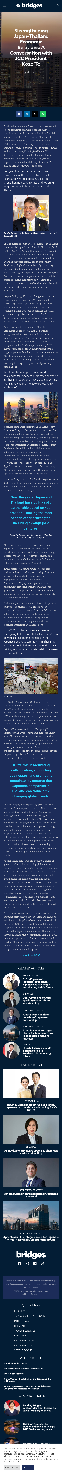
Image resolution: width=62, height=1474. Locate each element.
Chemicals (28, 994)
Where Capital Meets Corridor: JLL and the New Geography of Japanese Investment (27, 1387)
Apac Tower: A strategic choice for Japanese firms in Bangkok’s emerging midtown (38, 1034)
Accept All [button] (28, 1467)
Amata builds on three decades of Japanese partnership (36, 1017)
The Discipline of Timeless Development (23, 1368)
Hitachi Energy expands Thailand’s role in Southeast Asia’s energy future (37, 1052)
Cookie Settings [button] (12, 1467)
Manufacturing (30, 975)
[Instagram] (27, 1263)
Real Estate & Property (34, 1011)
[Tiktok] (42, 1263)
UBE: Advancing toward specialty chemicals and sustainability (37, 1000)
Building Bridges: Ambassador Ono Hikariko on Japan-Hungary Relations (39, 1408)
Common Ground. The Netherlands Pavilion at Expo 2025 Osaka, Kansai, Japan (39, 1427)
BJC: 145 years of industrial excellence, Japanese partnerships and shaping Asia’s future (38, 983)
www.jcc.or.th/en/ (31, 955)
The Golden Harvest (13, 1374)
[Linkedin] (34, 1263)
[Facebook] (19, 1263)
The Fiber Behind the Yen (16, 1363)
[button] (19, 114)
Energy (26, 1044)
